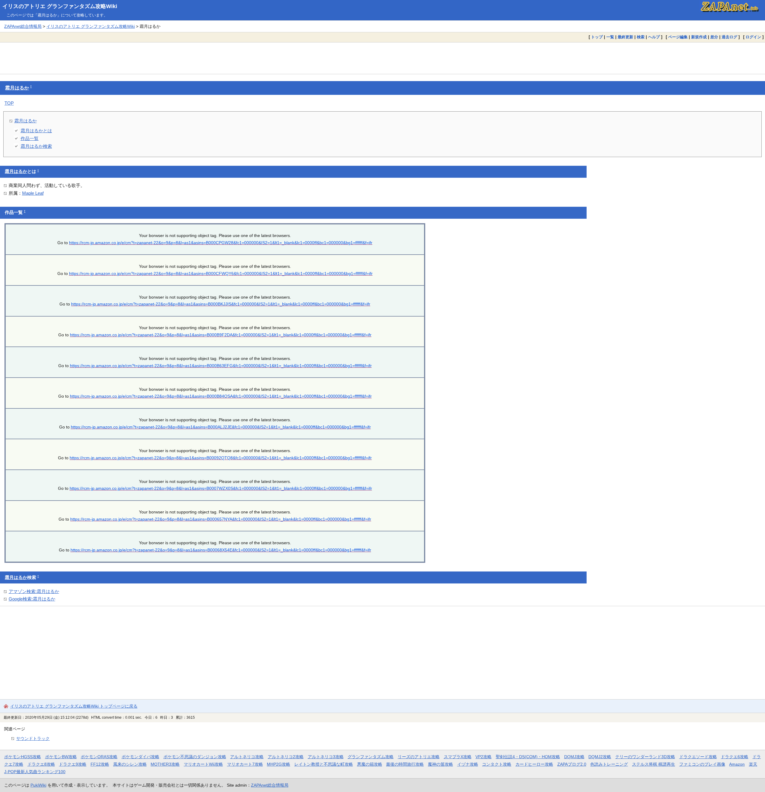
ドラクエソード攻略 (698, 756)
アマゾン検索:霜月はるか (34, 591)
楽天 (753, 764)
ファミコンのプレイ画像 (702, 764)
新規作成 (699, 37)
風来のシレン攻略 (130, 764)
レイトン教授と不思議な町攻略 (323, 764)
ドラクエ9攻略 (72, 764)
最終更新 (625, 37)
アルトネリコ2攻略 (286, 756)
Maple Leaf (33, 193)
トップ (597, 37)
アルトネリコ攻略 (247, 756)
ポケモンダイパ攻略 (140, 756)
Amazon (737, 764)
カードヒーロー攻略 (534, 764)
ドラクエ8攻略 (41, 764)
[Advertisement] (382, 58)
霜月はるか (17, 87)
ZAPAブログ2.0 (571, 764)
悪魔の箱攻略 (369, 764)
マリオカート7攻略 (245, 764)
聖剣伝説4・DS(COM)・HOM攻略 (528, 756)
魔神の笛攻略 (440, 764)
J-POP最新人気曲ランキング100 (34, 771)
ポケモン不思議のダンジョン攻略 (194, 756)
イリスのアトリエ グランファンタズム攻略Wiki (59, 6)
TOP (9, 103)
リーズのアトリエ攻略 (419, 756)
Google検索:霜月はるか (32, 598)
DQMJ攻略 (574, 756)
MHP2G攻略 (278, 764)
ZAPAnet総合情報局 (23, 26)
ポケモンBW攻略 (61, 756)
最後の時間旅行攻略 (405, 764)
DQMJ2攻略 (599, 756)
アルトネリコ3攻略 (326, 756)
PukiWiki (38, 785)
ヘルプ (654, 37)
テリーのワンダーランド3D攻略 (645, 756)
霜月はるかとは (36, 130)
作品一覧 (30, 138)
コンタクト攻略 (496, 764)
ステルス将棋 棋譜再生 (653, 764)
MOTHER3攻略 (165, 764)
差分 (714, 37)
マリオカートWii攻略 (203, 764)
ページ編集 (678, 37)
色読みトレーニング (609, 764)
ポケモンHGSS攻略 (22, 756)
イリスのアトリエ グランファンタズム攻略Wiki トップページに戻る (73, 706)
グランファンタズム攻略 (371, 756)
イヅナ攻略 (467, 764)
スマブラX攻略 (458, 756)
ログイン (753, 37)
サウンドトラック (33, 738)
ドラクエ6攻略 (734, 756)
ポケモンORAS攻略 (99, 756)
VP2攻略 (483, 756)
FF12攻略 (100, 764)
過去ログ (729, 37)
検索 (641, 37)
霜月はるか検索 (36, 146)
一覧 (610, 37)
